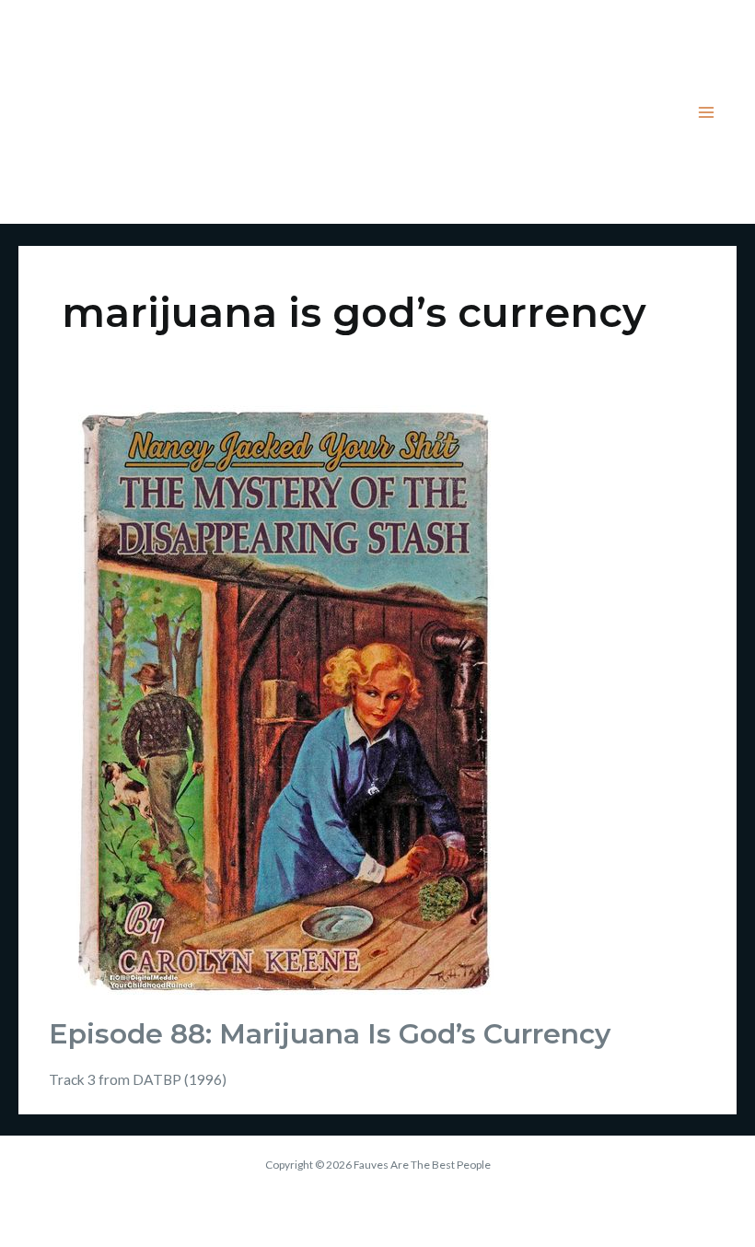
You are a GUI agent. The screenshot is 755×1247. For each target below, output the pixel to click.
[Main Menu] (706, 112)
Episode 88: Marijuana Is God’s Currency (329, 1034)
